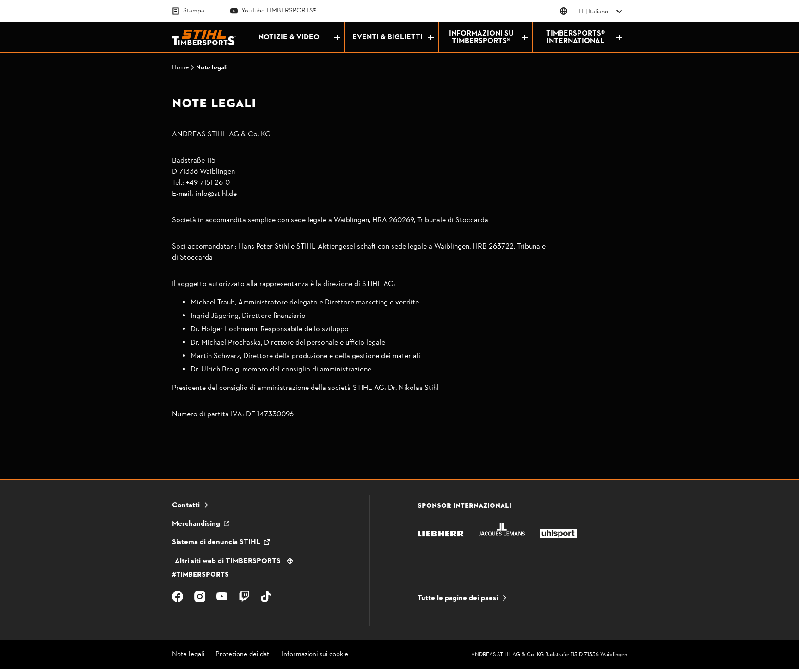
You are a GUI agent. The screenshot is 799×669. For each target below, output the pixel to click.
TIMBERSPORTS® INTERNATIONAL (575, 37)
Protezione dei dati (242, 655)
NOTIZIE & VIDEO (289, 37)
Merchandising (196, 524)
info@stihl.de (216, 194)
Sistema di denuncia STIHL (216, 542)
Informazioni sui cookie (315, 655)
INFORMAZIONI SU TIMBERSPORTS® (481, 37)
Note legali (188, 655)
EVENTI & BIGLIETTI (387, 37)
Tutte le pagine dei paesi (458, 598)
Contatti (186, 505)
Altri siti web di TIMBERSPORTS (228, 561)
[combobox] (579, 11)
